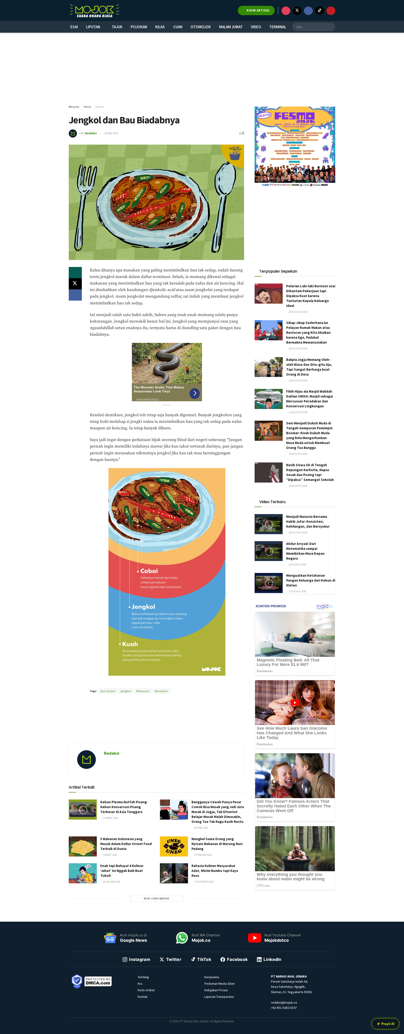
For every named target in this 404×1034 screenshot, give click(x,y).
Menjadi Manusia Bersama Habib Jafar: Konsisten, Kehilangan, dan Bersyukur (308, 521)
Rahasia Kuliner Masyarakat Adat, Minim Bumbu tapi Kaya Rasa (214, 870)
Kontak (143, 997)
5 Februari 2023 (203, 854)
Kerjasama (211, 977)
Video (256, 26)
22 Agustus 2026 (297, 380)
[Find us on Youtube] (330, 11)
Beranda (74, 106)
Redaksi (91, 133)
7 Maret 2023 (109, 854)
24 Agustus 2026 (297, 453)
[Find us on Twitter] (297, 11)
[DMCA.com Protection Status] (98, 981)
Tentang (143, 977)
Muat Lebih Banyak (156, 898)
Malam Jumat (231, 26)
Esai (74, 26)
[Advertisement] (202, 69)
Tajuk (117, 26)
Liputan (93, 26)
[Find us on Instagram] (285, 11)
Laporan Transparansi (219, 997)
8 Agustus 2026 (297, 564)
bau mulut (108, 691)
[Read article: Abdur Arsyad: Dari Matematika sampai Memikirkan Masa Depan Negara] (269, 551)
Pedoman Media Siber (219, 983)
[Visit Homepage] (94, 10)
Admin (143, 682)
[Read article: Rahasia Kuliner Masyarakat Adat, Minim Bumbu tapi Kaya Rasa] (174, 873)
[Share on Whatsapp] (75, 272)
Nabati (99, 106)
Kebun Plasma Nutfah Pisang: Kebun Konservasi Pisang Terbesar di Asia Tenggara (124, 807)
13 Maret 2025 (110, 818)
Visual (87, 106)
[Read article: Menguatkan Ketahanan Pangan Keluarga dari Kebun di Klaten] (269, 583)
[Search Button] (331, 27)
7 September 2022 (204, 881)
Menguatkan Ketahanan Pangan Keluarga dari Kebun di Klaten (310, 580)
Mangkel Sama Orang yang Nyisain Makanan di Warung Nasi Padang (216, 844)
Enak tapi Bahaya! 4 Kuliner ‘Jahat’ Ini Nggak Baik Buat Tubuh (122, 870)
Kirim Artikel (146, 990)
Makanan (143, 691)
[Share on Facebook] (75, 295)
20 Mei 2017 (111, 133)
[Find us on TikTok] (319, 10)
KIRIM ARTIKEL (258, 10)
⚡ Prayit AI (385, 1024)
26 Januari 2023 (111, 881)
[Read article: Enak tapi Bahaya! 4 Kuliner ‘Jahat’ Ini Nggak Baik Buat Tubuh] (83, 873)
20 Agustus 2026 (297, 311)
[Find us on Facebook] (308, 11)
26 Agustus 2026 (297, 485)
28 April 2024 (201, 827)
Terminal (277, 26)
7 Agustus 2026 (297, 591)
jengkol (126, 691)
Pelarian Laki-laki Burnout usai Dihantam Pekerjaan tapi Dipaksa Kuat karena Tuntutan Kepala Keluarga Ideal (310, 296)
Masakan (161, 691)
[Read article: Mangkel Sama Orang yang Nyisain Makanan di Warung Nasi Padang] (174, 846)
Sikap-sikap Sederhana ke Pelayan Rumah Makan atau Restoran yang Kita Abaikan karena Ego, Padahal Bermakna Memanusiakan (308, 332)
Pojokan (139, 26)
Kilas (160, 26)
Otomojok (201, 26)
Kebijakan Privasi (216, 990)
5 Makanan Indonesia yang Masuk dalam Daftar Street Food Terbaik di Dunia (126, 844)
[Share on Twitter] (75, 283)
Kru (140, 983)
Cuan (177, 26)
